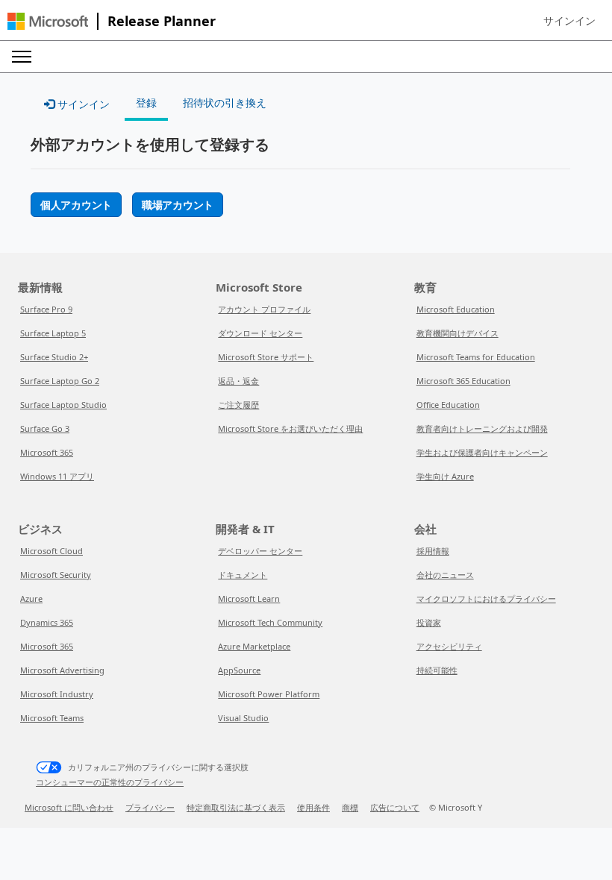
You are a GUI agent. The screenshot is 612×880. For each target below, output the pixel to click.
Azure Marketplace (254, 646)
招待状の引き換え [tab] (224, 102)
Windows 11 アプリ (57, 476)
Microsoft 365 (46, 452)
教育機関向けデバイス (457, 333)
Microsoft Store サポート (265, 356)
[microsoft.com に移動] (47, 21)
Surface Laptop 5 (53, 333)
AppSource (239, 670)
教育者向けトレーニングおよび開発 (482, 428)
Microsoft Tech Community (270, 622)
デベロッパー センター (260, 550)
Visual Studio (243, 717)
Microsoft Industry (56, 694)
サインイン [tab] (82, 104)
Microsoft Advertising (62, 670)
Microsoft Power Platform (268, 694)
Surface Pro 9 (46, 309)
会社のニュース (445, 574)
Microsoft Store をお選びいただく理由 (290, 428)
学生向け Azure (445, 476)
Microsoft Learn (249, 598)
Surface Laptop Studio (63, 404)
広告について (394, 807)
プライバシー (150, 807)
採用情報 (432, 550)
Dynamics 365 (46, 622)
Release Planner (161, 21)
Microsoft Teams (52, 717)
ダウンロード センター (260, 333)
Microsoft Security (55, 574)
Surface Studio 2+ (54, 356)
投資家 (428, 622)
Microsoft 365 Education (463, 380)
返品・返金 (238, 380)
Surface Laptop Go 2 (59, 380)
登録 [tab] (146, 102)
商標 (350, 807)
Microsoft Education (455, 309)
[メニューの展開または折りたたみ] (21, 56)
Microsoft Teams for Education (475, 356)
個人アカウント (76, 205)
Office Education (448, 404)
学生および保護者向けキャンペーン (482, 452)
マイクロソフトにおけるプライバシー (486, 598)
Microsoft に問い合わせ (69, 807)
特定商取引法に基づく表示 (236, 807)
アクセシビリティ (449, 646)
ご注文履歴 (238, 404)
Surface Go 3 (44, 428)
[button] (569, 21)
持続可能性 (437, 670)
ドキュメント (242, 574)
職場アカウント (177, 205)
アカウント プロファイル (264, 309)
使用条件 (313, 807)
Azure (31, 598)
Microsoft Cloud (51, 550)
